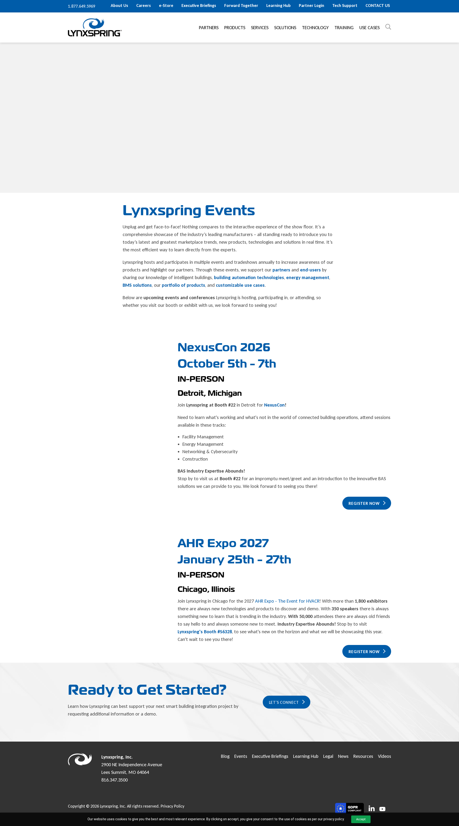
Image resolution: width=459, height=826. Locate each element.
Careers (143, 5)
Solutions (285, 27)
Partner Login (311, 5)
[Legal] (349, 809)
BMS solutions (137, 285)
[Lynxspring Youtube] (382, 809)
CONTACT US (378, 5)
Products (234, 27)
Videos (384, 756)
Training (344, 27)
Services (259, 27)
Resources (363, 756)
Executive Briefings (198, 5)
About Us (119, 5)
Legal (328, 756)
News (343, 756)
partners (281, 270)
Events (240, 756)
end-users (310, 270)
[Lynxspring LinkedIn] (372, 808)
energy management (307, 277)
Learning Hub (278, 5)
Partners (209, 27)
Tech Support (344, 5)
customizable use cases (240, 285)
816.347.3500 (114, 780)
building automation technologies (249, 277)
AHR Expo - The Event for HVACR (287, 601)
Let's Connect (284, 702)
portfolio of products (183, 285)
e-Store (166, 5)
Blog (225, 756)
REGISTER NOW (364, 503)
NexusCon (274, 405)
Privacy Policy (172, 806)
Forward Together (241, 5)
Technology (315, 27)
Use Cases (369, 27)
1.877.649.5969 (81, 6)
